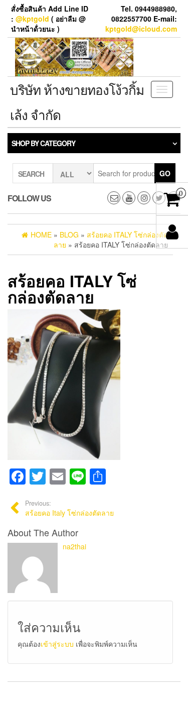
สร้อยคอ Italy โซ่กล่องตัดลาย (69, 508)
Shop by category (43, 143)
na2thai (74, 546)
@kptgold (32, 19)
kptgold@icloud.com (141, 29)
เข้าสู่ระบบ (57, 644)
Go (164, 173)
